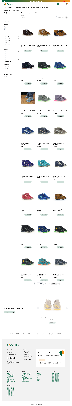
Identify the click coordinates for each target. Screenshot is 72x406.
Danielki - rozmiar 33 (10, 393)
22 (6, 59)
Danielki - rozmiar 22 (55, 377)
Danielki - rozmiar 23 (55, 378)
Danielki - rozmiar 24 (55, 379)
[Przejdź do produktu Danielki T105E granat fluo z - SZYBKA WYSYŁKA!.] (60, 229)
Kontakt (8, 378)
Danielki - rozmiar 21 (55, 376)
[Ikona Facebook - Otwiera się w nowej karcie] (4, 1)
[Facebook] (8, 358)
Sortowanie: (23, 15)
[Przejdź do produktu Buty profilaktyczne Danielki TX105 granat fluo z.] (44, 65)
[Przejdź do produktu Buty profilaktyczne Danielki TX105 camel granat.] (60, 32)
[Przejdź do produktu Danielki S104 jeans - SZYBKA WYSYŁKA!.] (44, 131)
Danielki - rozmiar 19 (55, 374)
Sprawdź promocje (10, 312)
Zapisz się (42, 359)
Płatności (23, 376)
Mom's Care (39, 375)
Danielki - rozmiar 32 (10, 392)
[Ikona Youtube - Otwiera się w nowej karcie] (8, 1)
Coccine (38, 379)
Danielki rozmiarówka (25, 381)
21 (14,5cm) (8, 42)
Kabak (38, 380)
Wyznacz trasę (27, 359)
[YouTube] (14, 358)
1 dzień (7, 66)
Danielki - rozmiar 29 (10, 389)
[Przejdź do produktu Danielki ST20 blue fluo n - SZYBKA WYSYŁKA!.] (44, 196)
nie (6, 78)
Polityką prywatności (55, 363)
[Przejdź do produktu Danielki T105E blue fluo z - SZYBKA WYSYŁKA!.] (44, 229)
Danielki (5, 10)
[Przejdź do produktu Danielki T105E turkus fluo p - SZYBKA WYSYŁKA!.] (44, 262)
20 (6, 55)
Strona (60, 17)
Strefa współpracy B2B (11, 375)
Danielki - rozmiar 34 (10, 394)
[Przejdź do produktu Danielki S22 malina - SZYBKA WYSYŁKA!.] (28, 196)
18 (6, 51)
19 (6, 53)
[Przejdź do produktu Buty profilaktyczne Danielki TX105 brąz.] (28, 32)
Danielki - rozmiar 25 (55, 380)
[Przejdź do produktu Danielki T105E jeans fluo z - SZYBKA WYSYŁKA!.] (28, 262)
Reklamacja (9, 382)
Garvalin (38, 377)
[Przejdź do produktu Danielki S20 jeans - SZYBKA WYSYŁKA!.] (60, 163)
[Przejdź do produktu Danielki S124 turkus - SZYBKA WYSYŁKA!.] (44, 163)
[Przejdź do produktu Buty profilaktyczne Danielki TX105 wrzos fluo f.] (60, 98)
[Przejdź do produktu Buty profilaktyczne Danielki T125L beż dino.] (52, 304)
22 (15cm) (8, 44)
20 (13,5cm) (8, 40)
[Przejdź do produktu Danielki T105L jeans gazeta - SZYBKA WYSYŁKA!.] (60, 262)
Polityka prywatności (10, 379)
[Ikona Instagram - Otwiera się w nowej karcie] (6, 1)
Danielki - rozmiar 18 (55, 373)
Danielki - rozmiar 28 (10, 388)
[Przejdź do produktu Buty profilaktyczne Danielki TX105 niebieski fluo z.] (60, 65)
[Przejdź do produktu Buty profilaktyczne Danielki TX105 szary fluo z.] (44, 98)
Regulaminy (9, 377)
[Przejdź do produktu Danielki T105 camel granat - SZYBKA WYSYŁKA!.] (60, 196)
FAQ (22, 375)
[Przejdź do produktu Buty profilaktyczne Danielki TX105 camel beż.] (44, 32)
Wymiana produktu (10, 381)
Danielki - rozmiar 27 (10, 387)
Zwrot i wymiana (10, 376)
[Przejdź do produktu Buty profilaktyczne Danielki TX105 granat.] (28, 65)
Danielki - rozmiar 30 (10, 390)
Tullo (37, 376)
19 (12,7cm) (8, 38)
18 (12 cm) (8, 36)
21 (6, 57)
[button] (58, 4)
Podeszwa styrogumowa (26, 373)
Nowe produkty (24, 377)
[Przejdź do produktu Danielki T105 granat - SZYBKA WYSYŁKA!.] (28, 229)
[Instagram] (11, 358)
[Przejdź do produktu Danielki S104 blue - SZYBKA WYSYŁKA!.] (28, 131)
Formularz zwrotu (10, 374)
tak (6, 76)
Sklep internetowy (35, 404)
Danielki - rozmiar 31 (10, 391)
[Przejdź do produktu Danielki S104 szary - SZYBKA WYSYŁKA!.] (60, 131)
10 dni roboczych (9, 68)
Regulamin (49, 362)
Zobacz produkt (28, 50)
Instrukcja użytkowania (26, 374)
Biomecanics (39, 374)
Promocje (23, 379)
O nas (8, 373)
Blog (23, 380)
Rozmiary (9, 10)
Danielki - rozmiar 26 (55, 381)
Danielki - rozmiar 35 (10, 395)
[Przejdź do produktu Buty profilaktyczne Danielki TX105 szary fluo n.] (28, 98)
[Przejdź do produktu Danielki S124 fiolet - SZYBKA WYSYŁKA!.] (28, 163)
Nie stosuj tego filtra (9, 74)
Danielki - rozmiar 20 (55, 375)
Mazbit (38, 378)
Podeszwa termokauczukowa (27, 378)
